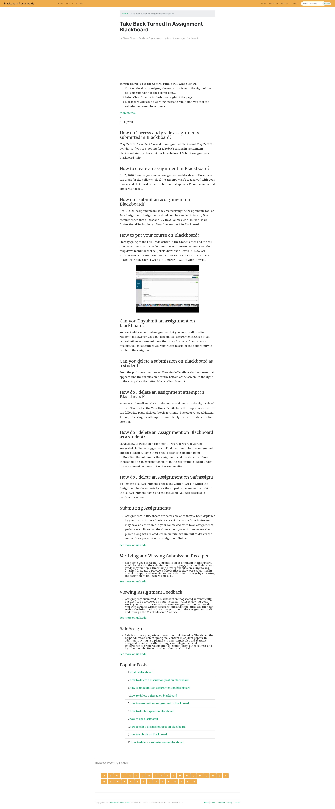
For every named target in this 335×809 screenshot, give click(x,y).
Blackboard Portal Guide (19, 3)
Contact (294, 3)
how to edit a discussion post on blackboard (158, 726)
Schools (79, 3)
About (263, 3)
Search (327, 4)
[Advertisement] (167, 60)
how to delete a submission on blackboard (158, 742)
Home (60, 3)
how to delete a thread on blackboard (154, 695)
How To (69, 3)
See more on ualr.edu (133, 545)
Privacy (284, 3)
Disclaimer (273, 3)
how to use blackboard (144, 718)
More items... (128, 113)
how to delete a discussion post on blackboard (159, 680)
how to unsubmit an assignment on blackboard (160, 687)
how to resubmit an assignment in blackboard (159, 703)
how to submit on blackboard (149, 734)
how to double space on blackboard (152, 711)
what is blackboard (141, 672)
